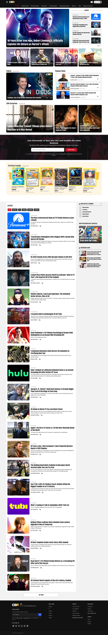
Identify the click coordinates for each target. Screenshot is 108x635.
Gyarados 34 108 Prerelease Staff (21, 187)
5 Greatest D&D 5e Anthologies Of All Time (46, 314)
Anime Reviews (85, 214)
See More (15, 71)
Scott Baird (34, 319)
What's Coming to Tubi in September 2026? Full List (50, 505)
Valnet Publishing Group (30, 605)
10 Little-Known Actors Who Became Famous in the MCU (81, 33)
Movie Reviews (85, 207)
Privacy (89, 621)
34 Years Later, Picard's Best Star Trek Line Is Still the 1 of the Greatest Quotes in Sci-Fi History (94, 253)
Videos (50, 617)
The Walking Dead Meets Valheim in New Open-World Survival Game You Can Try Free (50, 466)
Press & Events (76, 613)
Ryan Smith (34, 359)
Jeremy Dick (35, 301)
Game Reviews (85, 216)
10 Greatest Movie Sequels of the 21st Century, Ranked (51, 580)
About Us (75, 611)
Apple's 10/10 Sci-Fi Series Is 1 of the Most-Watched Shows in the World (52, 429)
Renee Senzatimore (75, 88)
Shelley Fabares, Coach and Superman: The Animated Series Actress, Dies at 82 (50, 295)
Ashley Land (35, 454)
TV (49, 608)
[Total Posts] (97, 79)
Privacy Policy (70, 153)
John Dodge (35, 244)
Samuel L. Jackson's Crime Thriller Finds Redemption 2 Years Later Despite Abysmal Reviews (84, 76)
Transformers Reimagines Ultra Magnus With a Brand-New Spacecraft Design (80, 26)
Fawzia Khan (35, 225)
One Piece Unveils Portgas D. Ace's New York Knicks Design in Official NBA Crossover (84, 85)
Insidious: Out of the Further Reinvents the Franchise (24, 98)
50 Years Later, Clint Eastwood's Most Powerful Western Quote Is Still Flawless (52, 447)
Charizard (42, 187)
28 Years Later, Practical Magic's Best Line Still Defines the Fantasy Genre (94, 259)
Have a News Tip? (92, 613)
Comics (50, 611)
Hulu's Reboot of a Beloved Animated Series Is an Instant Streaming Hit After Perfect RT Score (52, 371)
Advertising (90, 611)
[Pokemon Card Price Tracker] (92, 2)
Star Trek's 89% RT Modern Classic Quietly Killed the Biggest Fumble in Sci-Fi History (50, 485)
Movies (50, 606)
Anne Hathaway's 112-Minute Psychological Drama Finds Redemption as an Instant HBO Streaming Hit (52, 334)
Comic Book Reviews (86, 212)
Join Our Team (76, 606)
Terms (89, 619)
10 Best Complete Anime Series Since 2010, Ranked (49, 542)
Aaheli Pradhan (35, 415)
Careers (89, 608)
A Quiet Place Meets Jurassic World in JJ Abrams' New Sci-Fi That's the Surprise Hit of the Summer (81, 42)
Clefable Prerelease (88, 188)
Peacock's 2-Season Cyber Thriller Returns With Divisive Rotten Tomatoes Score (83, 94)
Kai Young (34, 262)
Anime (50, 613)
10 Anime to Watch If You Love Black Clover (47, 409)
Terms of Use (63, 153)
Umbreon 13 (72, 187)
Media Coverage (76, 615)
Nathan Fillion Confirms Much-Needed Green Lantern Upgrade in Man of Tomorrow (50, 523)
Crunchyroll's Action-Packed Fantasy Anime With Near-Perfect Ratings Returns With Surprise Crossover (94, 265)
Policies (89, 623)
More (98, 45)
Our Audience (76, 608)
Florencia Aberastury (76, 97)
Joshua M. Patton (36, 492)
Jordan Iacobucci (36, 282)
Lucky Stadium (30, 188)
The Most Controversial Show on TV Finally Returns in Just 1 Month (81, 18)
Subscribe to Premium (78, 617)
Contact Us (90, 606)
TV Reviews (84, 210)
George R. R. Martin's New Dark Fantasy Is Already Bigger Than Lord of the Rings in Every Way (52, 390)
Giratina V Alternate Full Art (62, 188)
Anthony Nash (74, 79)
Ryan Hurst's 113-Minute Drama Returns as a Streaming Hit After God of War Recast (53, 562)
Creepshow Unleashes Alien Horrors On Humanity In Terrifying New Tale (50, 352)
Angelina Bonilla (36, 473)
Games (50, 615)
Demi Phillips (35, 548)
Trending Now (85, 248)
